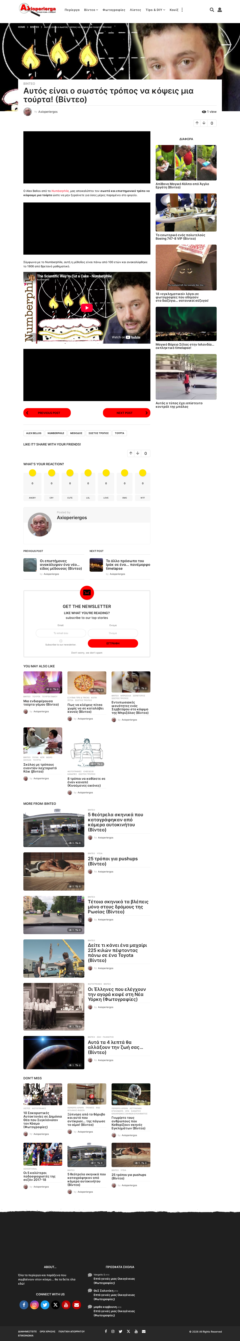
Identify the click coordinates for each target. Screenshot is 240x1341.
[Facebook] (24, 1304)
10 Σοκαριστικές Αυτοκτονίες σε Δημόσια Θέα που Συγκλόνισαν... (36, 1247)
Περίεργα (72, 10)
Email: (61, 625)
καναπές (72, 774)
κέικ (42, 757)
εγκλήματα (117, 1111)
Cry (52, 498)
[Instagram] (34, 1304)
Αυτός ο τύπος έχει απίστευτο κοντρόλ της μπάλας (179, 404)
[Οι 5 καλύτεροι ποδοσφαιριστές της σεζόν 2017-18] (42, 1154)
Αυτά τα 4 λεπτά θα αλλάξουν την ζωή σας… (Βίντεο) (115, 1047)
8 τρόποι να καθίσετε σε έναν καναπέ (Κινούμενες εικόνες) (86, 782)
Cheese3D (88, 771)
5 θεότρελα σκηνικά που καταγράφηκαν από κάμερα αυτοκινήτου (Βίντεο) (115, 822)
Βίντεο (89, 10)
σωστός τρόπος (99, 433)
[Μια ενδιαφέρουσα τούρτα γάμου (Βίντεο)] (42, 682)
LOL (88, 498)
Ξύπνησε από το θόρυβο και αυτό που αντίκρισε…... (71, 1245)
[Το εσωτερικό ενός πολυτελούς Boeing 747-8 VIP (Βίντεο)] (186, 212)
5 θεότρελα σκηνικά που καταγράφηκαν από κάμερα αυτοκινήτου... (176, 1249)
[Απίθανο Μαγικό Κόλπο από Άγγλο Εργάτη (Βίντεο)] (186, 162)
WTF (143, 498)
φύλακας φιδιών (76, 1110)
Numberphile (60, 191)
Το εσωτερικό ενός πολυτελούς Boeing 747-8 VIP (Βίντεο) (180, 236)
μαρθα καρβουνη (105, 1307)
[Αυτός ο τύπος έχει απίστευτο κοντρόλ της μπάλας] (186, 377)
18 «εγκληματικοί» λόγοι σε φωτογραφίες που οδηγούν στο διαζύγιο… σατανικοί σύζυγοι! (182, 297)
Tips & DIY (154, 10)
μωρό (49, 757)
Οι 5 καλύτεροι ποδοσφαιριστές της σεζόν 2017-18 (39, 1176)
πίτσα (70, 700)
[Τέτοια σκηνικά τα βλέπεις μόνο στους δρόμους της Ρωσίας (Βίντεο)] (53, 915)
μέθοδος (76, 433)
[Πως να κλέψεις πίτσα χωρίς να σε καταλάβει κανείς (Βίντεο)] (86, 682)
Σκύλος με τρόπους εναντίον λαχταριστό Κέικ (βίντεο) (40, 768)
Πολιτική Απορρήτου (72, 1331)
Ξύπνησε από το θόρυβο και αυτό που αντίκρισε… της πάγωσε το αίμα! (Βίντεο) (86, 1119)
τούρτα (119, 433)
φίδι (98, 1108)
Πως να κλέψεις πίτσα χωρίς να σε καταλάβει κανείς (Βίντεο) (85, 708)
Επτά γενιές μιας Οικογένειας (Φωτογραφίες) (114, 1281)
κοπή (94, 698)
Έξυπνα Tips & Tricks (78, 698)
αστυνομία (136, 1108)
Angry (32, 498)
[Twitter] (45, 1304)
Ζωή (99, 1037)
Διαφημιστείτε (27, 1331)
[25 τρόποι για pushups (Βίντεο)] (53, 871)
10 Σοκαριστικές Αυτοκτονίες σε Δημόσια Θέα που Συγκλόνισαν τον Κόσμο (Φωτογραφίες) (42, 1120)
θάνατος (136, 1111)
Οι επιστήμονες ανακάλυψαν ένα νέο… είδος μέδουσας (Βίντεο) (61, 565)
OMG (124, 498)
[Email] (76, 1304)
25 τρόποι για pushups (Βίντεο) (113, 861)
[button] (182, 9)
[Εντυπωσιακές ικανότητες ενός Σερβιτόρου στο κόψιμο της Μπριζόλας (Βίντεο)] (131, 682)
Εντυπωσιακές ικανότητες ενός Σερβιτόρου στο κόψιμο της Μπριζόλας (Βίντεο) (130, 707)
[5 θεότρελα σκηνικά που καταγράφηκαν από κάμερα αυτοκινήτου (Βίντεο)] (53, 828)
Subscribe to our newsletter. (60, 644)
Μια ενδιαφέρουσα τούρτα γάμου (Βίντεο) (41, 702)
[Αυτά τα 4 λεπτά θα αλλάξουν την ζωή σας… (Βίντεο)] (53, 1052)
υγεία (99, 853)
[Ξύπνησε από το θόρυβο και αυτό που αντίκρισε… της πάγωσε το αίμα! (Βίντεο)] (86, 1094)
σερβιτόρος (139, 696)
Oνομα (113, 625)
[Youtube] (66, 1304)
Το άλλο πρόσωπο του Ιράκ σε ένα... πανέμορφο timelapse (128, 565)
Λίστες (135, 10)
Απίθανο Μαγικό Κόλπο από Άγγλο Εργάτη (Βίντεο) (182, 185)
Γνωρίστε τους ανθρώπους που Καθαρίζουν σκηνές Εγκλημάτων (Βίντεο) (128, 1123)
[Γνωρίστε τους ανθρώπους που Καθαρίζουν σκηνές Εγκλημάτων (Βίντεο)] (131, 1094)
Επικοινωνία (25, 1335)
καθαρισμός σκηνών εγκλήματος (129, 1114)
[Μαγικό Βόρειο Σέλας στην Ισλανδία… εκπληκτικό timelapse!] (186, 324)
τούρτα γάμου (49, 697)
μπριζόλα (126, 696)
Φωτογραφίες (114, 10)
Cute (70, 498)
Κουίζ (174, 10)
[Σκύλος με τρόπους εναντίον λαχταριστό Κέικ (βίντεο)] (42, 740)
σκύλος (27, 760)
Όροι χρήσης (48, 1331)
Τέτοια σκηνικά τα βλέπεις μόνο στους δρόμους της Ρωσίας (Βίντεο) (118, 906)
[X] (55, 1304)
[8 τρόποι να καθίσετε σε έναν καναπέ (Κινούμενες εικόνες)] (86, 747)
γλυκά (35, 757)
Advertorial (30, 1169)
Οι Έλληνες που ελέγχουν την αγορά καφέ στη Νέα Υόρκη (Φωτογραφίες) (117, 994)
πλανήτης (108, 1037)
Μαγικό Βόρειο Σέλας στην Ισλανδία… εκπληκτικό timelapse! (185, 346)
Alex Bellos (33, 433)
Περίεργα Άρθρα (75, 1108)
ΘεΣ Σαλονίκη (103, 1290)
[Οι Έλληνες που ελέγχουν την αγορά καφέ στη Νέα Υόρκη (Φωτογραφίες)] (53, 1007)
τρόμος (90, 1108)
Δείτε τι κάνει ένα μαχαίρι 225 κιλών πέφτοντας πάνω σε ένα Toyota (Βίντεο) (117, 952)
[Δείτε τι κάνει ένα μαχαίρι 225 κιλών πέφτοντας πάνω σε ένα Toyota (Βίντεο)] (53, 958)
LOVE (106, 498)
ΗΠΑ (127, 1111)
